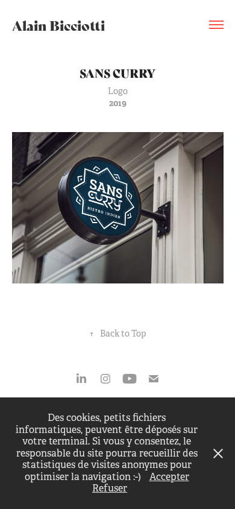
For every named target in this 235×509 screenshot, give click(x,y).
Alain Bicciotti (58, 24)
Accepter (169, 476)
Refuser (109, 488)
